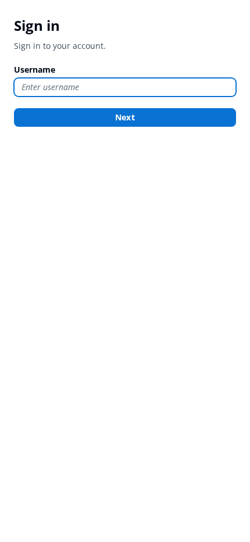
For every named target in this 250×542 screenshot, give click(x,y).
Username (34, 69)
